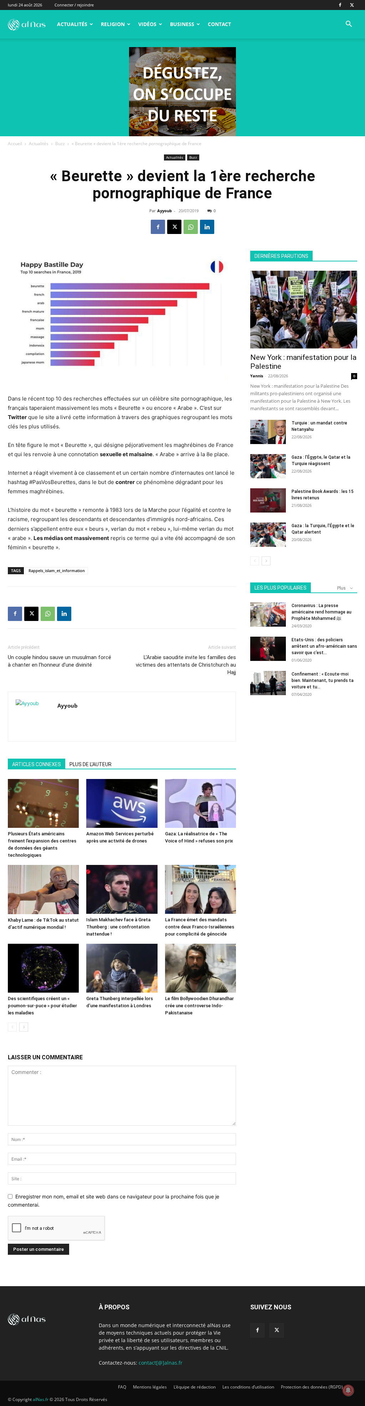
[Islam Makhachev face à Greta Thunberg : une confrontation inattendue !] (121, 889)
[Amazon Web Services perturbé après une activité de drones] (121, 803)
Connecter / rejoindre (74, 4)
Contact (219, 24)
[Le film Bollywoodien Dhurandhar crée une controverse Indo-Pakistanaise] (200, 968)
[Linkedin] (207, 227)
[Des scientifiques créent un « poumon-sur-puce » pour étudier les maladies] (43, 968)
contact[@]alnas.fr (160, 1362)
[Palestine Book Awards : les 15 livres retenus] (268, 500)
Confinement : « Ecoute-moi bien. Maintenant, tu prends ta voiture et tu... (323, 680)
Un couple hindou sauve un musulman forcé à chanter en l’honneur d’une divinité (59, 661)
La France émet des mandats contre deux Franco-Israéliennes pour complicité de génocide (199, 927)
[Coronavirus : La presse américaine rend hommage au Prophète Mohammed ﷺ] (268, 614)
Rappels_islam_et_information (57, 570)
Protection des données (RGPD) (312, 1387)
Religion (113, 24)
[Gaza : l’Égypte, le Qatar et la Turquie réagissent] (268, 466)
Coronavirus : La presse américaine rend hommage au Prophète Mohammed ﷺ (321, 612)
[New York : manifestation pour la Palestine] (303, 309)
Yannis (256, 375)
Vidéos (147, 24)
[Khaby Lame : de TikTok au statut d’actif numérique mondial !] (43, 889)
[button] (348, 24)
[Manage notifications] (348, 1390)
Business (182, 24)
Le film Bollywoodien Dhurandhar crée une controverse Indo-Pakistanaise (199, 1005)
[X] (351, 5)
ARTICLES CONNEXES (36, 764)
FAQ (122, 1387)
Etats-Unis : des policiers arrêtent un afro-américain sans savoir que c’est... (324, 646)
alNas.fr (40, 1399)
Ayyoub (164, 210)
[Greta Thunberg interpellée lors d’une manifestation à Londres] (121, 968)
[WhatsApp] (191, 227)
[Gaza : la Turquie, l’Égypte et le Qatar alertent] (268, 535)
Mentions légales (150, 1387)
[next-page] (23, 1027)
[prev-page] (12, 1027)
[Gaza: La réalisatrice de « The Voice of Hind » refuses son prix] (200, 803)
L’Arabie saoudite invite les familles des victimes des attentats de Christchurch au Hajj (186, 665)
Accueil (15, 144)
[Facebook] (340, 5)
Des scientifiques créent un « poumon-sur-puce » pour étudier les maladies (42, 1005)
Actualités (72, 24)
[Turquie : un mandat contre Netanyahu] (268, 432)
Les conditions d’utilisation (248, 1387)
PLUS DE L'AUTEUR (91, 764)
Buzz (60, 144)
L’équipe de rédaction (195, 1387)
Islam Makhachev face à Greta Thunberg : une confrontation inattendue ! (118, 927)
